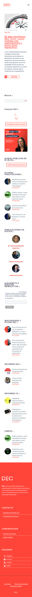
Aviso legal (7, 584)
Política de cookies (16, 586)
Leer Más (14, 76)
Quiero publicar (8, 537)
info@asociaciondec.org (11, 513)
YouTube (9, 559)
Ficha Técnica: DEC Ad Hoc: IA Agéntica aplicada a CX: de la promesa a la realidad (19, 330)
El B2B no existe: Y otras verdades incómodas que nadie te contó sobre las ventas (19, 195)
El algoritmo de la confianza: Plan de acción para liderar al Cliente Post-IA (19, 452)
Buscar (25, 100)
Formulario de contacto (11, 516)
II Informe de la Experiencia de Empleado (17, 380)
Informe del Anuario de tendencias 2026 (19, 370)
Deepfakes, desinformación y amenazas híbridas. (18, 400)
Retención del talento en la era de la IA (19, 207)
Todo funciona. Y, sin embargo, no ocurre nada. (18, 216)
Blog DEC (7, 32)
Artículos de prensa (9, 534)
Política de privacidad (21, 584)
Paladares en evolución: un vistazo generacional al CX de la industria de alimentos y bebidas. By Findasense (19, 414)
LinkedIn (9, 562)
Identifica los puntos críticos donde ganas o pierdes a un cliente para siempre (19, 182)
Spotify (8, 566)
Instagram (9, 556)
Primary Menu (28, 5)
